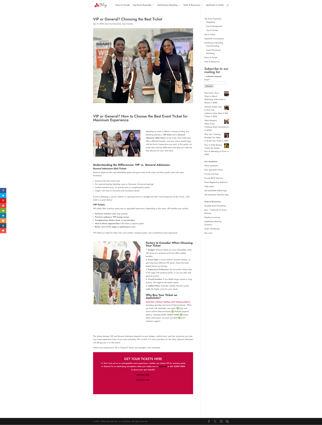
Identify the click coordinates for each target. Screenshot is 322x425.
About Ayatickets (211, 165)
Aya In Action (209, 34)
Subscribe (208, 86)
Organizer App (143, 379)
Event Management (214, 26)
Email (207, 79)
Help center (209, 186)
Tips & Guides (127, 24)
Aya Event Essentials (142, 5)
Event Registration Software (215, 182)
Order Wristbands (211, 228)
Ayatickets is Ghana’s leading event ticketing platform (168, 301)
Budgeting (210, 22)
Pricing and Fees (211, 174)
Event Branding (212, 46)
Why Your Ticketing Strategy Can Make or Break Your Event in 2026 (216, 137)
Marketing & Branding (167, 5)
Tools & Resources (192, 5)
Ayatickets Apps (143, 374)
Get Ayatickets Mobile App (215, 190)
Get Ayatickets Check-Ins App (216, 194)
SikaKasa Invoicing (212, 217)
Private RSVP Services (213, 178)
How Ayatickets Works (213, 169)
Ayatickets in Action (215, 5)
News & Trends (123, 5)
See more (208, 233)
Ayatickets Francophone (214, 38)
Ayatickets (163, 366)
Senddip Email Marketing (215, 205)
